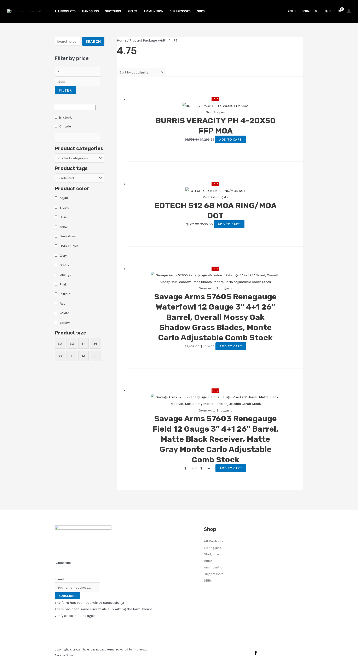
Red (63, 303)
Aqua (64, 198)
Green (64, 265)
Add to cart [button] (230, 139)
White (64, 313)
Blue (63, 217)
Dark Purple (69, 246)
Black (64, 207)
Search (93, 41)
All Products (213, 541)
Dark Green (68, 236)
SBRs (208, 580)
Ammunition (214, 567)
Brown (65, 226)
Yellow (65, 323)
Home (121, 40)
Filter (65, 90)
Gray (63, 255)
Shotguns (212, 554)
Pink (63, 284)
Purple (65, 294)
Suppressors (214, 574)
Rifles (208, 561)
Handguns (212, 548)
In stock (65, 117)
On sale (65, 126)
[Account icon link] (349, 11)
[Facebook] (256, 653)
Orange (65, 274)
